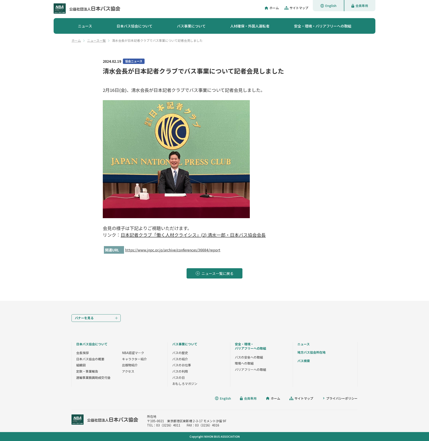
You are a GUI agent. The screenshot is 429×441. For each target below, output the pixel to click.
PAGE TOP (416, 428)
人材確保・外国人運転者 (249, 26)
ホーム (274, 8)
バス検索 (303, 361)
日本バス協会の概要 (90, 359)
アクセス (128, 371)
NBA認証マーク (133, 352)
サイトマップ (299, 8)
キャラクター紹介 (134, 359)
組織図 (81, 365)
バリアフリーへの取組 (250, 369)
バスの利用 (180, 371)
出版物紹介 (130, 365)
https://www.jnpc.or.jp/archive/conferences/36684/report (172, 250)
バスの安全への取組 (249, 357)
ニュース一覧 (96, 40)
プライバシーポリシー (342, 398)
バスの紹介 (180, 359)
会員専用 (361, 5)
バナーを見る (84, 318)
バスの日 (178, 377)
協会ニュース (133, 61)
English (330, 5)
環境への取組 (244, 363)
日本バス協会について (134, 26)
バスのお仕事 (181, 365)
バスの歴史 (180, 352)
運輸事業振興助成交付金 (93, 377)
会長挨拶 (82, 352)
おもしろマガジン (184, 383)
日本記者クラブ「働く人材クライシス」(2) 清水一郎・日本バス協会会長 (193, 235)
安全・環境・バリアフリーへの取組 (322, 26)
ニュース (85, 26)
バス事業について (191, 26)
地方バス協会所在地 (311, 352)
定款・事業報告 (87, 371)
